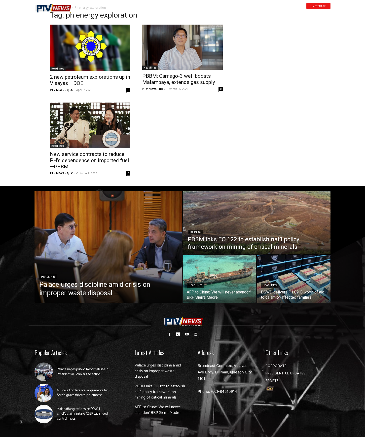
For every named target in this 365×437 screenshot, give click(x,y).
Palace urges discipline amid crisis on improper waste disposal (158, 371)
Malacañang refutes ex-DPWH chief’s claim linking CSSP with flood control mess (82, 414)
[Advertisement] (275, 44)
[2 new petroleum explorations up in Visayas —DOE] (90, 48)
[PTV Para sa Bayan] (53, 8)
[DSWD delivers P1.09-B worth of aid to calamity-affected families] (293, 279)
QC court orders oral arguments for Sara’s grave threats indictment (82, 393)
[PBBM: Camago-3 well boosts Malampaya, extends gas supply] (182, 47)
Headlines (57, 68)
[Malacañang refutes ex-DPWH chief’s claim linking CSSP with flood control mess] (44, 414)
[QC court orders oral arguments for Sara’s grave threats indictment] (44, 393)
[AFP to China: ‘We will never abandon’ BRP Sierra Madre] (219, 279)
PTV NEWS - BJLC (61, 90)
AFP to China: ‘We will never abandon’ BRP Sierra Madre (157, 410)
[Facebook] (305, 13)
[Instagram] (195, 334)
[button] (84, 5)
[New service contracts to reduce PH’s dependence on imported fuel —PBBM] (90, 125)
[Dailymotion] (313, 13)
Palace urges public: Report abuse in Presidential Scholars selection (83, 371)
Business (195, 232)
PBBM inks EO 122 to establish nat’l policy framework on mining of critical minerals (160, 392)
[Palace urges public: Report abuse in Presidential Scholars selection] (44, 372)
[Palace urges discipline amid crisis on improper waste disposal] (108, 247)
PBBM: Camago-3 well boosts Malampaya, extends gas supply (178, 79)
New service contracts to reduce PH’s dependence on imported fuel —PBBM (89, 160)
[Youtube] (321, 13)
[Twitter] (328, 13)
